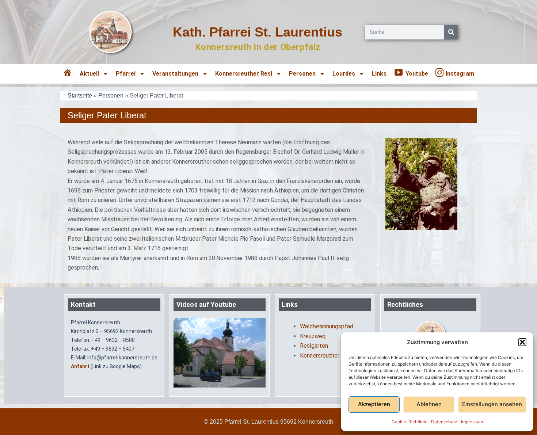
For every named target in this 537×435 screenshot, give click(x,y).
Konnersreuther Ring (326, 355)
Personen (110, 95)
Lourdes (343, 73)
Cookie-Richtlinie (409, 421)
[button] (522, 342)
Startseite (80, 95)
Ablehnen (429, 404)
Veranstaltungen (175, 73)
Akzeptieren (374, 404)
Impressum (472, 421)
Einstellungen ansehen (492, 404)
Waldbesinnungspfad (326, 326)
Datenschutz (444, 421)
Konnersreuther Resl (243, 73)
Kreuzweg (312, 336)
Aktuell (89, 73)
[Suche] (451, 32)
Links (379, 73)
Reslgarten (314, 345)
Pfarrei (126, 73)
